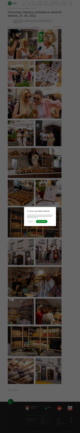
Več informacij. (34, 217)
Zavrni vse (31, 221)
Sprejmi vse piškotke (42, 221)
